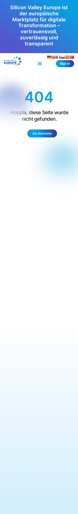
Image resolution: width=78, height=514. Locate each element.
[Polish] (63, 57)
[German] (49, 57)
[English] (54, 57)
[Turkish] (72, 57)
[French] (58, 57)
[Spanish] (67, 57)
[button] (39, 63)
